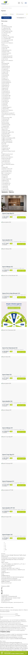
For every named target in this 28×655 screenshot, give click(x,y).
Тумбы (21, 555)
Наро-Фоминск (23, 647)
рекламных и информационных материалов (14, 626)
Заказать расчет (21, 217)
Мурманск (12, 647)
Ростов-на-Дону (24, 648)
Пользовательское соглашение (9, 578)
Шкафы (11, 555)
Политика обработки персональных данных (12, 577)
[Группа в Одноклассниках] (1, 589)
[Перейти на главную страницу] (5, 3)
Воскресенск (24, 644)
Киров (16, 645)
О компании (4, 558)
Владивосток (18, 642)
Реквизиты (14, 558)
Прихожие (16, 555)
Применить (5, 192)
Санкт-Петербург (8, 650)
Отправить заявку (5, 631)
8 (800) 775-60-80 (5, 581)
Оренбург (17, 648)
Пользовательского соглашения (8, 635)
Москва (8, 647)
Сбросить (11, 192)
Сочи (18, 650)
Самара (2, 650)
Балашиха (12, 642)
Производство (9, 559)
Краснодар (24, 645)
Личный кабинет (5, 595)
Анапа (1, 642)
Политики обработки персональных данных (11, 636)
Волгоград (9, 644)
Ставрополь (23, 650)
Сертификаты (21, 558)
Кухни (2, 555)
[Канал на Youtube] (1, 590)
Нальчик (17, 647)
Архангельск (6, 642)
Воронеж (19, 644)
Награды (3, 559)
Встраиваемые (20, 14)
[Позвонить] (22, 3)
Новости (16, 559)
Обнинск (12, 648)
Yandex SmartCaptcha (20, 638)
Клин (19, 645)
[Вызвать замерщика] (19, 3)
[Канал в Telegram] (1, 592)
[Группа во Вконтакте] (1, 587)
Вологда (14, 644)
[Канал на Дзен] (1, 593)
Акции (24, 555)
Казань (13, 645)
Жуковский (8, 645)
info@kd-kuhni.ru (5, 575)
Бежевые (5, 14)
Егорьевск (2, 645)
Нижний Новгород (5, 648)
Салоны (10, 558)
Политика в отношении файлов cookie (11, 580)
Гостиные (7, 555)
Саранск (15, 650)
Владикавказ (3, 644)
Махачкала (3, 647)
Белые (12, 14)
